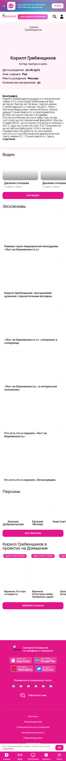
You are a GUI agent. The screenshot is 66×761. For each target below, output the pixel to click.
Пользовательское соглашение (33, 727)
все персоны (33, 533)
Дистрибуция (33, 743)
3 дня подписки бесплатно (32, 17)
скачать (57, 6)
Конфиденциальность (33, 732)
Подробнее (9, 139)
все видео (33, 195)
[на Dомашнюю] (9, 16)
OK (59, 747)
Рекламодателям (33, 721)
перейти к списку (33, 605)
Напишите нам (37, 695)
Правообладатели (33, 738)
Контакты (33, 716)
